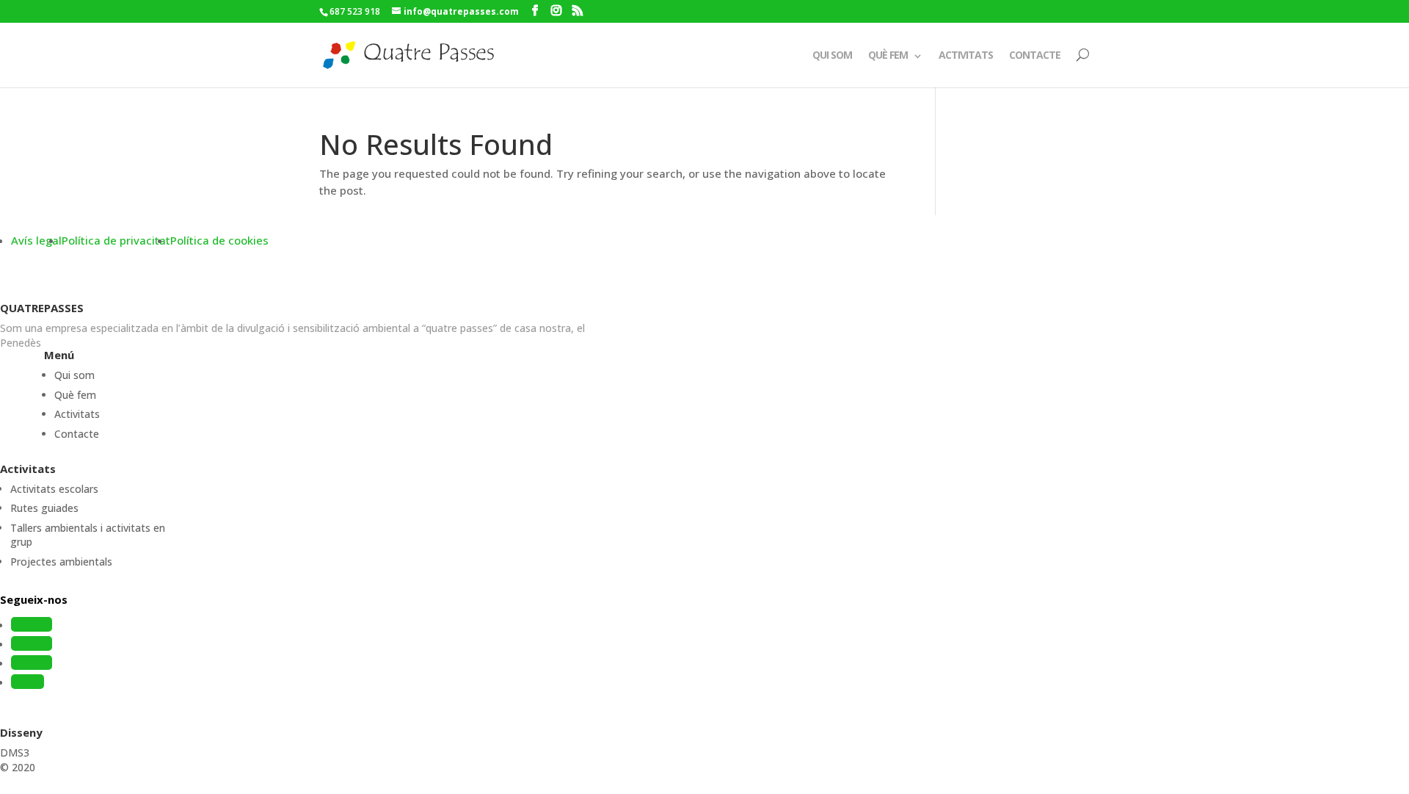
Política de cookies (219, 240)
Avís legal (36, 240)
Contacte (1034, 55)
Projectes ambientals (61, 562)
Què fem (888, 55)
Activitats (966, 55)
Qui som (832, 55)
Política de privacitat (116, 240)
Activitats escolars (54, 489)
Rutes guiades (44, 508)
